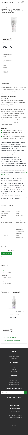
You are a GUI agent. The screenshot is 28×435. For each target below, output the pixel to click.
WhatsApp (19, 400)
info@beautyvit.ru (15, 411)
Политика (14, 371)
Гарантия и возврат (14, 384)
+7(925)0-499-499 (15, 408)
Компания (14, 351)
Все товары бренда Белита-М (12, 340)
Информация (14, 362)
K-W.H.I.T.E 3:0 (6, 58)
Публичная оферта (14, 356)
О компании (14, 354)
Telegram (11, 400)
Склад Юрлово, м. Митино (6, 270)
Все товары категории (10, 337)
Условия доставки (14, 382)
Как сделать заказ (14, 378)
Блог (14, 367)
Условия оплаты (14, 380)
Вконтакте (7, 400)
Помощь (14, 375)
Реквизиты (14, 369)
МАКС (15, 400)
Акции (14, 365)
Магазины (14, 358)
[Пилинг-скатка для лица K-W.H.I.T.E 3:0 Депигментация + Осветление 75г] (14, 25)
